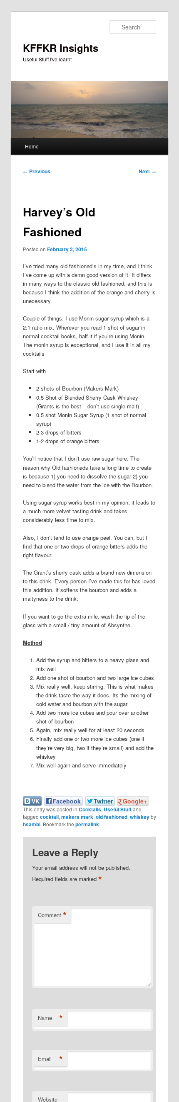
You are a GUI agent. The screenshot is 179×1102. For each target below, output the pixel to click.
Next (147, 171)
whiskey (139, 816)
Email (50, 1059)
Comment (52, 915)
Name (50, 1017)
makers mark (77, 816)
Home (32, 146)
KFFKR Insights (60, 48)
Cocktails (90, 809)
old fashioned (111, 816)
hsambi (31, 824)
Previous (36, 171)
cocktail (49, 816)
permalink (87, 824)
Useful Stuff (118, 809)
